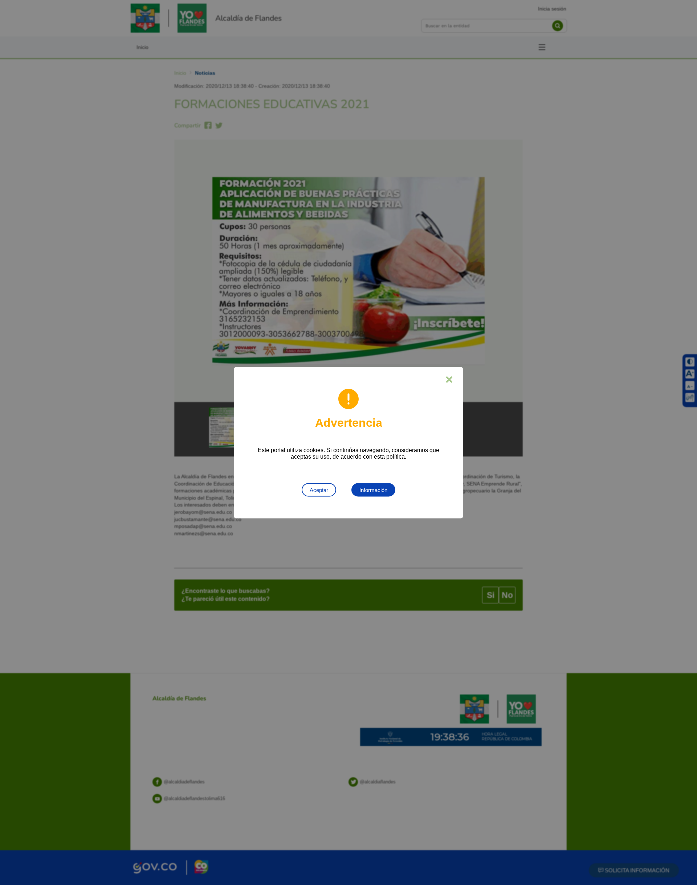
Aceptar (319, 490)
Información (373, 490)
